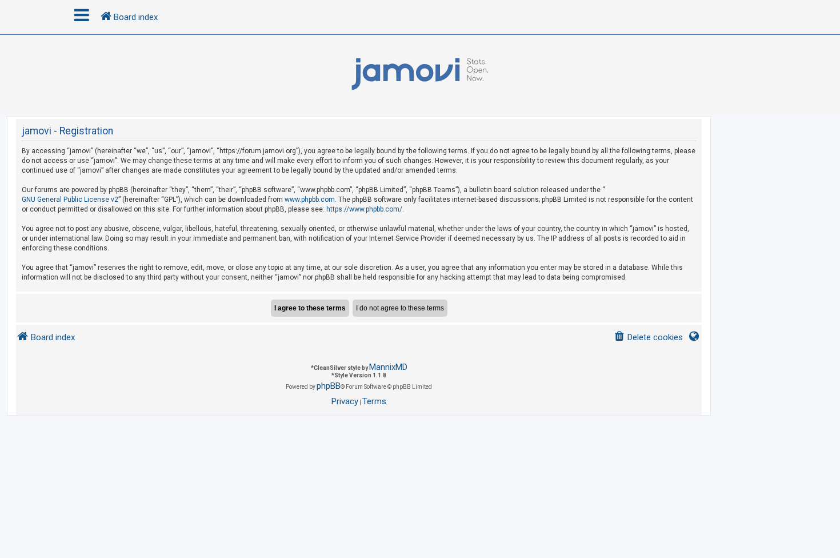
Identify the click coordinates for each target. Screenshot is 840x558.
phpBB (329, 386)
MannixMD (388, 367)
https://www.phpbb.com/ (364, 209)
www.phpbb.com (310, 200)
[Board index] (420, 74)
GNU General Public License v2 (70, 200)
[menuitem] (648, 337)
